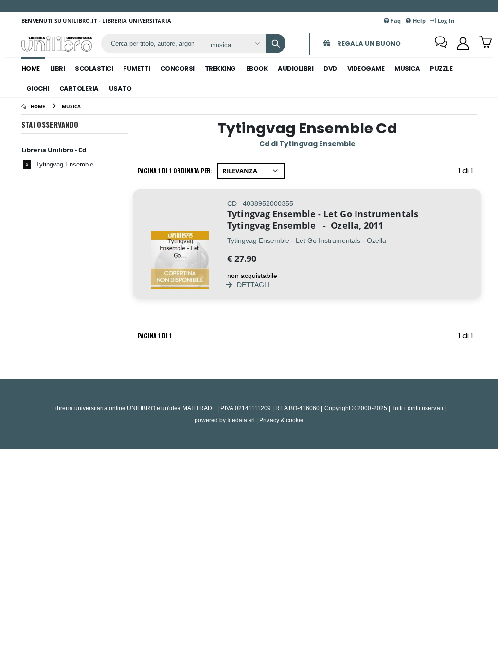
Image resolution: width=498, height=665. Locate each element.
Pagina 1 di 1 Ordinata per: (175, 170)
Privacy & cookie (281, 420)
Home (30, 68)
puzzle (441, 68)
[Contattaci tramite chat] (441, 43)
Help (418, 20)
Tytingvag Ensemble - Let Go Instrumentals (322, 214)
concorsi (177, 68)
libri (57, 68)
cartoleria (79, 88)
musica (407, 68)
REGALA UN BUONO (368, 43)
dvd (330, 68)
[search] (275, 43)
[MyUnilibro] (463, 43)
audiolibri (295, 68)
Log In (445, 20)
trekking (220, 68)
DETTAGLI (252, 284)
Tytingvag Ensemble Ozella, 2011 (305, 225)
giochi (37, 88)
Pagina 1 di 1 (155, 336)
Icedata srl (241, 420)
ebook (257, 68)
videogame (366, 68)
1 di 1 (467, 173)
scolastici (94, 68)
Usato (120, 88)
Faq (395, 20)
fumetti (136, 68)
